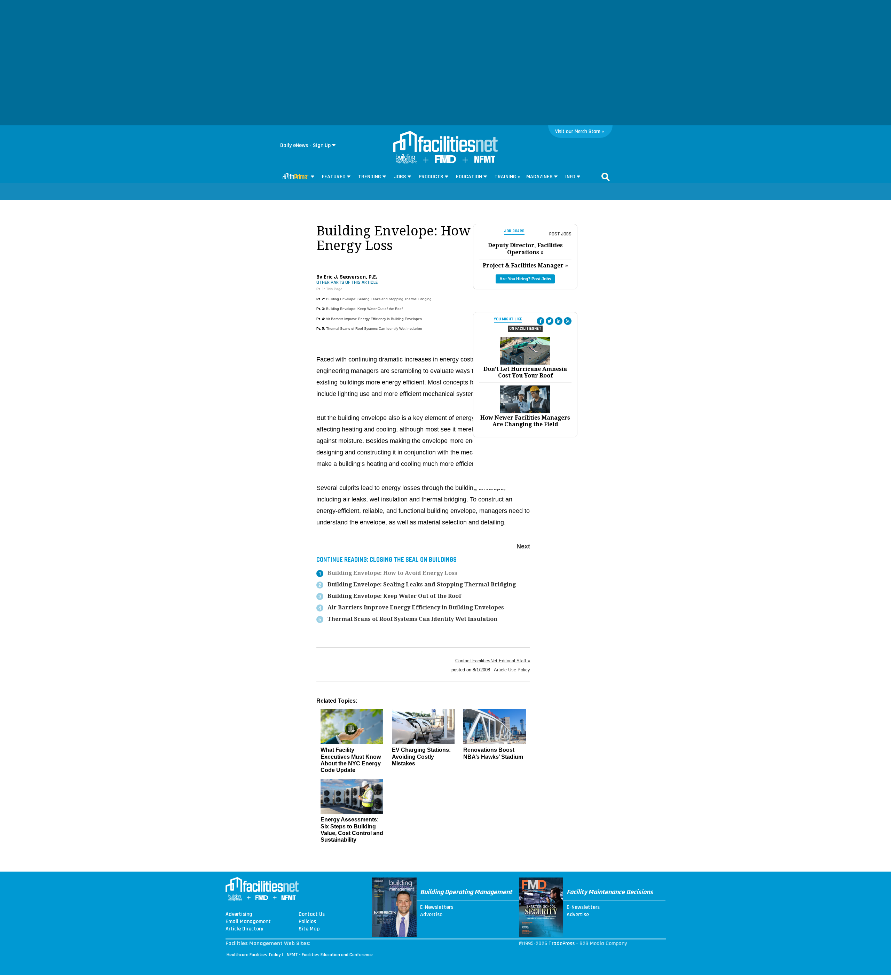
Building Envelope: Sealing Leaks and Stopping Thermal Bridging (379, 299)
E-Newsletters (436, 907)
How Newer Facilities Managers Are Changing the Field (525, 421)
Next (523, 546)
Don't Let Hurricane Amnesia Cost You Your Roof (525, 372)
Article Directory (244, 929)
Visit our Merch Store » (579, 131)
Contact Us (312, 914)
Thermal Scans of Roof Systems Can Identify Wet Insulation (374, 328)
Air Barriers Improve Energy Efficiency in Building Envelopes (374, 319)
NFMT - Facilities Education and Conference (330, 954)
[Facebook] (540, 321)
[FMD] (445, 161)
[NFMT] (484, 161)
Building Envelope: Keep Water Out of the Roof (364, 309)
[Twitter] (549, 321)
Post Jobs (560, 234)
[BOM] (406, 162)
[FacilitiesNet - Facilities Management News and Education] (445, 142)
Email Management (248, 922)
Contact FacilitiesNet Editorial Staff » (492, 660)
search (606, 177)
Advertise (431, 915)
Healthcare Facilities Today (254, 954)
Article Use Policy (512, 669)
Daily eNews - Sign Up (305, 145)
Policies (307, 922)
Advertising (239, 914)
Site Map (309, 929)
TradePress (562, 943)
